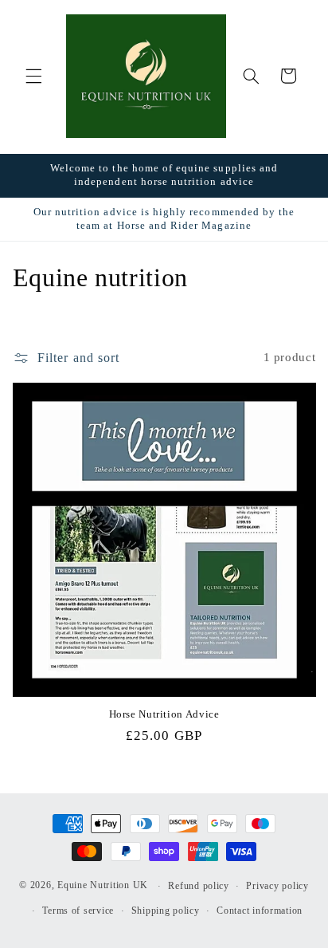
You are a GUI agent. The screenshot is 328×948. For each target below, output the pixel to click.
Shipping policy (165, 910)
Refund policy (198, 886)
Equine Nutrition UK (102, 886)
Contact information (260, 910)
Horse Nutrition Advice (164, 714)
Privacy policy (277, 886)
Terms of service (78, 910)
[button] (33, 75)
